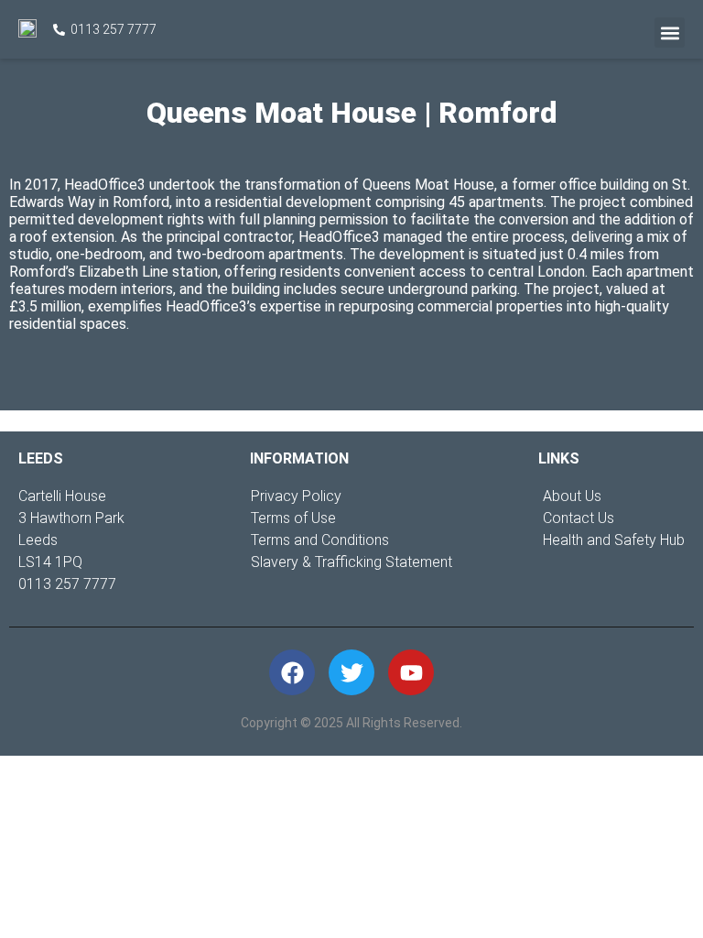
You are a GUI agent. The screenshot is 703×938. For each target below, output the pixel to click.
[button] (669, 32)
